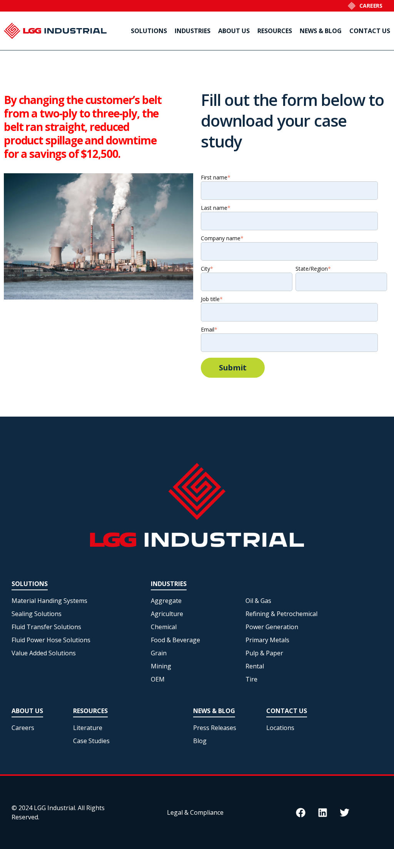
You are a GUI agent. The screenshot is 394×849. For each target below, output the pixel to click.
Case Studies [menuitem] (91, 741)
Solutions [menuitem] (149, 31)
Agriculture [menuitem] (167, 614)
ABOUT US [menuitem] (27, 711)
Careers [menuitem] (23, 727)
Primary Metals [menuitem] (267, 640)
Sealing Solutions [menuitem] (37, 614)
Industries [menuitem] (192, 31)
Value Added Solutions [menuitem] (44, 653)
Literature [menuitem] (87, 727)
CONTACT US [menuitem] (286, 711)
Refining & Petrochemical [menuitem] (281, 614)
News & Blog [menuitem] (321, 31)
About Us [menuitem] (234, 31)
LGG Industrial (54, 808)
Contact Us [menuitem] (369, 31)
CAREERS (370, 5)
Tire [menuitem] (251, 679)
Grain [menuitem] (159, 653)
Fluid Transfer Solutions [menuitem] (46, 627)
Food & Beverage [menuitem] (175, 640)
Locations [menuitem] (280, 727)
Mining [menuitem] (161, 666)
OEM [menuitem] (158, 679)
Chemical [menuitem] (164, 627)
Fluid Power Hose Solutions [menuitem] (51, 640)
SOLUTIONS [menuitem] (30, 583)
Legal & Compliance (195, 812)
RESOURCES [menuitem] (90, 711)
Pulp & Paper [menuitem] (264, 653)
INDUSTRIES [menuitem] (169, 583)
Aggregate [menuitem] (166, 600)
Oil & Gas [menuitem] (258, 600)
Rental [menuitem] (254, 666)
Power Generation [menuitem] (271, 627)
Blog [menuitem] (200, 741)
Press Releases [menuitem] (214, 727)
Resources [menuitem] (274, 31)
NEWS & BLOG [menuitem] (214, 711)
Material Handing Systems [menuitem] (49, 600)
